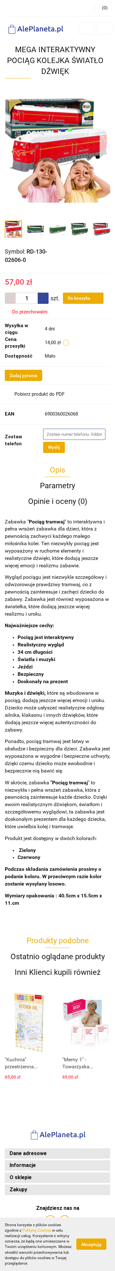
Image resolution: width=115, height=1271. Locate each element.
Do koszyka (79, 298)
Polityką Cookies (36, 1230)
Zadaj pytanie (23, 375)
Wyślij (54, 447)
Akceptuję (91, 1244)
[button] (57, 1153)
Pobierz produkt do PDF (39, 394)
